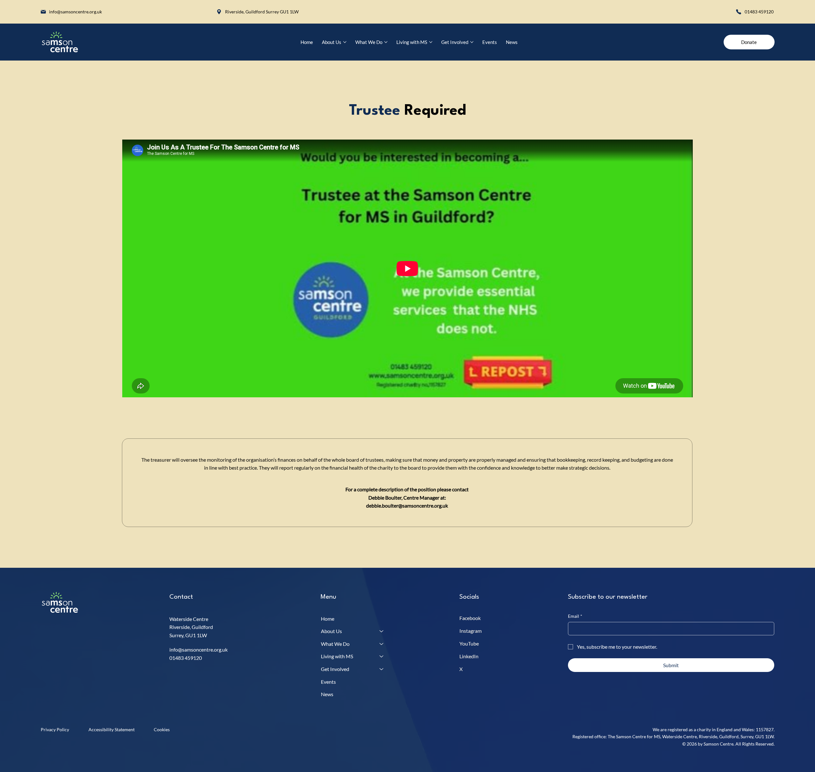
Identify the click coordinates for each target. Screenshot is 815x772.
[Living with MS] (382, 656)
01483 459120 (760, 11)
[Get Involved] (382, 669)
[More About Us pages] (344, 42)
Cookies (162, 729)
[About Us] (382, 631)
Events (328, 682)
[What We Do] (382, 644)
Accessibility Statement (112, 729)
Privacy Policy (55, 729)
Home (327, 619)
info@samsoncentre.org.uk (75, 11)
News (327, 694)
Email (575, 616)
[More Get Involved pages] (471, 42)
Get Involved (335, 669)
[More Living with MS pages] (430, 42)
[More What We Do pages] (385, 42)
